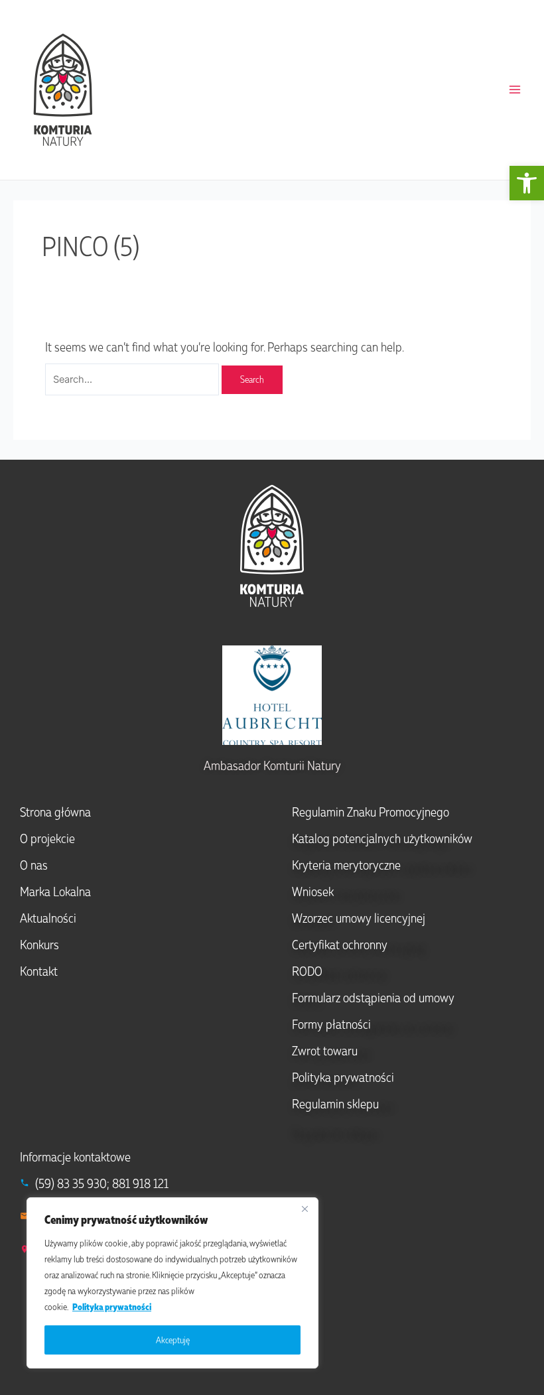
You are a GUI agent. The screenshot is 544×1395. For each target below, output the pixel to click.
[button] (527, 183)
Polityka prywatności (111, 1306)
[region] (172, 1282)
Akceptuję (173, 1339)
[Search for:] (133, 377)
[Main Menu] (515, 89)
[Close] (304, 1209)
